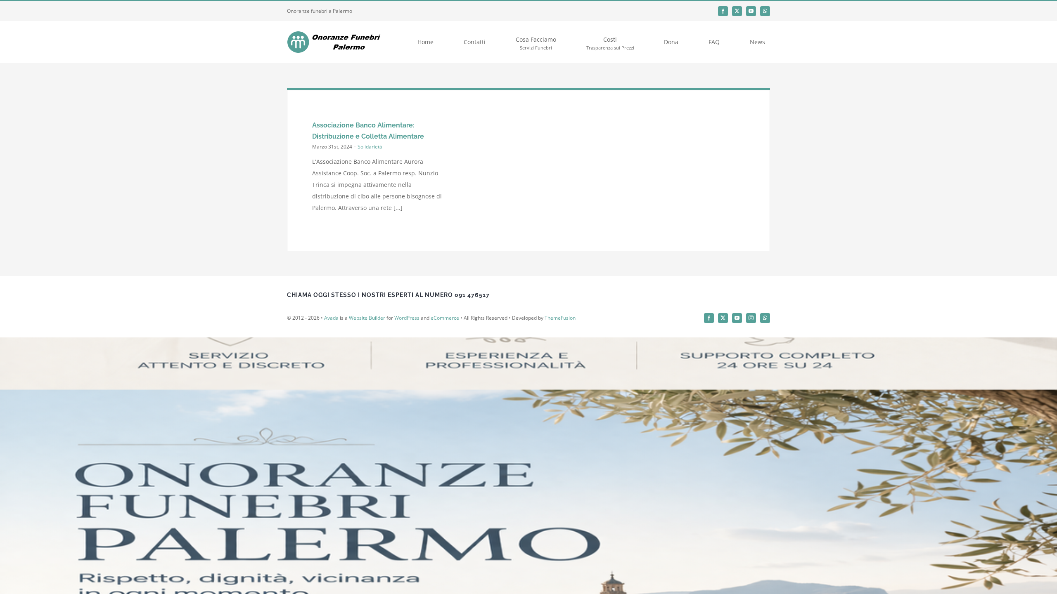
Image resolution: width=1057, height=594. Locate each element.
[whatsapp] (765, 11)
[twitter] (737, 11)
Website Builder (367, 317)
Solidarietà (370, 146)
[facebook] (723, 11)
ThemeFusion (560, 317)
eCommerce (445, 317)
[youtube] (751, 11)
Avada (331, 317)
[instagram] (751, 318)
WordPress (406, 317)
